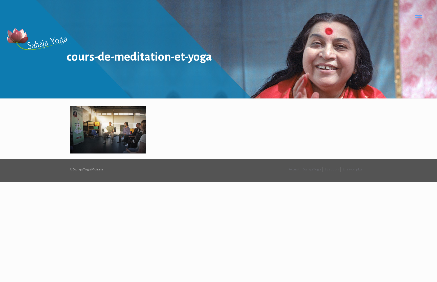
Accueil (294, 169)
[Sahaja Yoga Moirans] (39, 39)
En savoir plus (352, 169)
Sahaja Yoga (312, 169)
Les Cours (332, 169)
